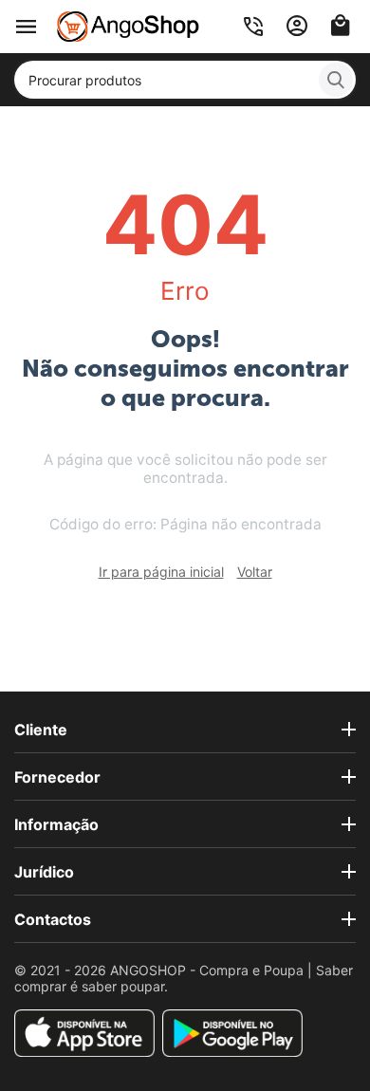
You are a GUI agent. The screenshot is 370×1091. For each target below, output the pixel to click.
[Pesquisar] (336, 80)
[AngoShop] (128, 25)
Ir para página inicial (161, 572)
